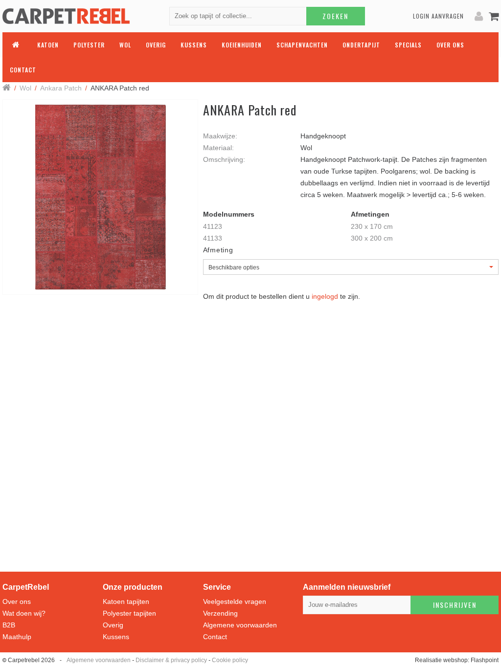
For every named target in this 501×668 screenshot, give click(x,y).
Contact (215, 637)
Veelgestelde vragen (234, 601)
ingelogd (325, 296)
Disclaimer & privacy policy (171, 660)
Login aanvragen (438, 16)
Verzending (220, 613)
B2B (8, 625)
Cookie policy (230, 660)
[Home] (6, 88)
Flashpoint (485, 660)
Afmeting (218, 250)
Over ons (16, 601)
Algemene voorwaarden (240, 625)
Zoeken (335, 16)
